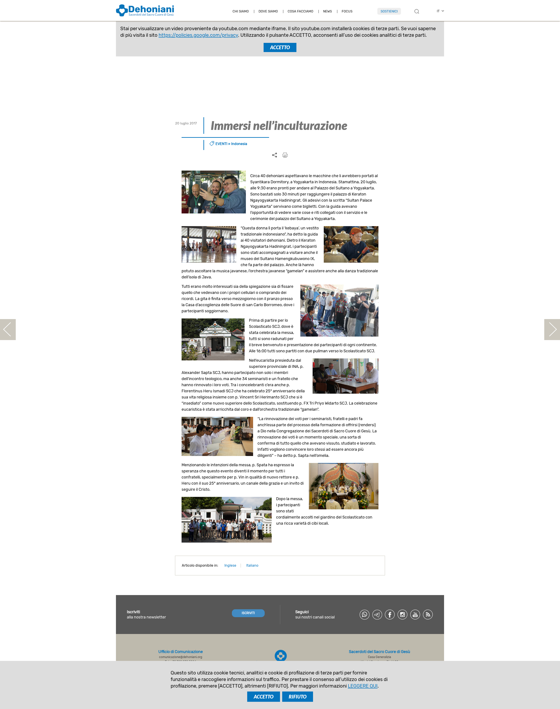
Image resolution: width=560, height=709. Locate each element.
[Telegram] (377, 614)
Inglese (230, 565)
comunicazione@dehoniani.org (180, 657)
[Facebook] (390, 614)
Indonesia (239, 144)
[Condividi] (274, 155)
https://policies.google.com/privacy (198, 35)
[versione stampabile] (285, 155)
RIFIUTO (297, 697)
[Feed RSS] (428, 614)
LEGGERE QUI (363, 686)
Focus (347, 11)
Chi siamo (241, 11)
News (327, 11)
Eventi (221, 144)
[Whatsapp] (364, 614)
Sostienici (389, 11)
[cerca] (416, 11)
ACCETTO (280, 47)
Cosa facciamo (300, 11)
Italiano (252, 565)
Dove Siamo (268, 11)
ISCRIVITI (248, 613)
